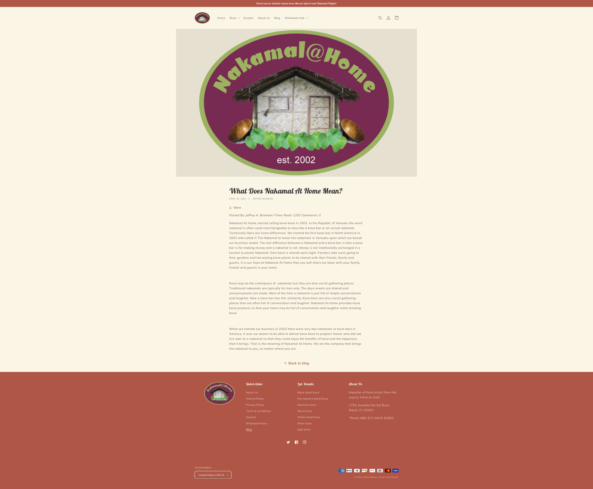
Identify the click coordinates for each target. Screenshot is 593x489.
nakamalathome (370, 477)
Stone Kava (304, 411)
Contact (251, 417)
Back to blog (298, 363)
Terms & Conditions (258, 411)
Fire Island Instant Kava (312, 398)
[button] (234, 18)
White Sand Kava (308, 417)
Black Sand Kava (308, 392)
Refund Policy (255, 398)
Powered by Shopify (388, 477)
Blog (249, 429)
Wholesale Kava (256, 423)
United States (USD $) (211, 474)
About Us (252, 392)
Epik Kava (303, 429)
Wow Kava (304, 423)
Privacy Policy (255, 404)
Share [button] (237, 207)
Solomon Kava (306, 404)
